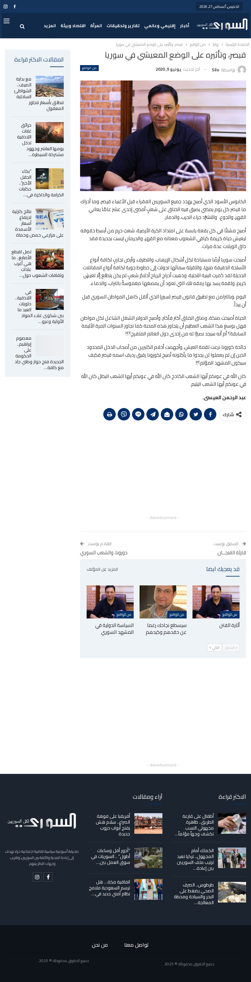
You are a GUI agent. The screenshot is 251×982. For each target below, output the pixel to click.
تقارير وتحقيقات (123, 25)
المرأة (96, 25)
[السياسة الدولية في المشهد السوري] (110, 601)
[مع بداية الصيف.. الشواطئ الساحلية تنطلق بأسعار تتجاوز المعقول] (50, 86)
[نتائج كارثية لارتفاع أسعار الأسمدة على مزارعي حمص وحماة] (50, 218)
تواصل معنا (136, 945)
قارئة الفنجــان (231, 552)
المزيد (50, 25)
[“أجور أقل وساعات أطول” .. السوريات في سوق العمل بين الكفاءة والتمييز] (148, 858)
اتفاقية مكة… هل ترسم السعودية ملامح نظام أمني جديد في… (109, 888)
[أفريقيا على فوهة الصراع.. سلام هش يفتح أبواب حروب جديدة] (148, 823)
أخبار (184, 25)
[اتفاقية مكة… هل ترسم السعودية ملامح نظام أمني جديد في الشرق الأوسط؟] (148, 889)
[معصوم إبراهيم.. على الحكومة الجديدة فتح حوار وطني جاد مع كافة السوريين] (50, 345)
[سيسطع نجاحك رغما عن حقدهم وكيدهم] (163, 601)
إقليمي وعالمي (160, 25)
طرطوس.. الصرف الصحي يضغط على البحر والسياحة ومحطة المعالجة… (194, 894)
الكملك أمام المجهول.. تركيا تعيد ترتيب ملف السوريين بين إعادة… (195, 859)
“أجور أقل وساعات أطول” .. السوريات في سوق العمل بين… (110, 856)
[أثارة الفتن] (216, 601)
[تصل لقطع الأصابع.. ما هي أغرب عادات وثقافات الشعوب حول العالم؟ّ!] (50, 259)
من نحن (100, 945)
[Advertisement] (163, 468)
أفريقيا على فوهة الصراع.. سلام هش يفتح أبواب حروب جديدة (113, 825)
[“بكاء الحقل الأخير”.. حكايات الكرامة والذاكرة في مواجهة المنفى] (50, 178)
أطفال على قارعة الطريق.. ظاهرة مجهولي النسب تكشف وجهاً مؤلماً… (194, 825)
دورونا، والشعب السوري (103, 552)
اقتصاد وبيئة (73, 25)
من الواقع (89, 68)
